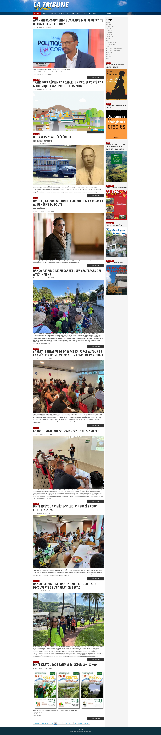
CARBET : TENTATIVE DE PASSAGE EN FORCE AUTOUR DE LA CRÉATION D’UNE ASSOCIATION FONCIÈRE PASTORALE (68, 353)
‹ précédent (44, 723)
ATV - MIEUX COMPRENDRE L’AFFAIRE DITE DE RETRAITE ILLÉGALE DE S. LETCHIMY (68, 22)
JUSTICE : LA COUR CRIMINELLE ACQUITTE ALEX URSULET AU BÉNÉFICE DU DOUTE (68, 203)
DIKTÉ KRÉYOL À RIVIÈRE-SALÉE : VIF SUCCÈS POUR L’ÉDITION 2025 (65, 508)
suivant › (80, 723)
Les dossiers (109, 185)
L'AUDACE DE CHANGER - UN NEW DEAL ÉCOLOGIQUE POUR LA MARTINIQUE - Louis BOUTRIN (116, 147)
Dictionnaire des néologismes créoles (116, 107)
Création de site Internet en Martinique (80, 731)
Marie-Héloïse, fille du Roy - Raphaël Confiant (115, 66)
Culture (108, 63)
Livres (108, 142)
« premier (36, 723)
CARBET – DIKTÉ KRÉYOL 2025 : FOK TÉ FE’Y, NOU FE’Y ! (67, 431)
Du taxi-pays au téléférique (52, 137)
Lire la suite (96, 77)
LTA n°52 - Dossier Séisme (114, 225)
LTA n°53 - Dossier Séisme (114, 263)
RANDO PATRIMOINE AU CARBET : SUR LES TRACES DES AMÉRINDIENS (67, 272)
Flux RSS (80, 729)
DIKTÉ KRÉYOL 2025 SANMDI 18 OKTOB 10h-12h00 (65, 665)
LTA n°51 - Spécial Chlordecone (116, 188)
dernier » (86, 723)
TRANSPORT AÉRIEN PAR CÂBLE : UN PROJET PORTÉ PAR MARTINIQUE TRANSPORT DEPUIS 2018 (68, 84)
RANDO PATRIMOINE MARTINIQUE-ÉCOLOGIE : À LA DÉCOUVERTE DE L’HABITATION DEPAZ (64, 586)
